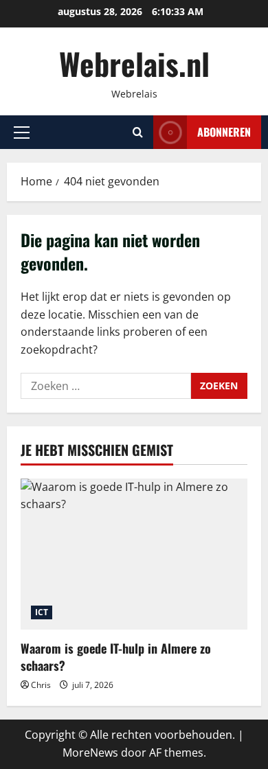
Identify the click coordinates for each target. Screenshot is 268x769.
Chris (41, 685)
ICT (41, 612)
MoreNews (90, 752)
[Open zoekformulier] (138, 132)
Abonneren (224, 132)
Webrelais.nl (134, 63)
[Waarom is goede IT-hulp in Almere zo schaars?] (134, 554)
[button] (21, 132)
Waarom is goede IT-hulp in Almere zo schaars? (116, 656)
